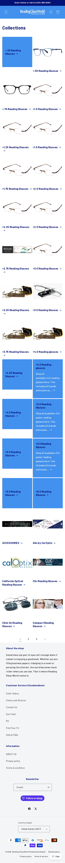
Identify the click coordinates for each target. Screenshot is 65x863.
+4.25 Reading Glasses (13, 374)
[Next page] (44, 639)
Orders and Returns (16, 700)
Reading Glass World (20, 852)
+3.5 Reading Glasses (45, 309)
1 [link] (20, 639)
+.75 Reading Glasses (15, 108)
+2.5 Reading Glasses (45, 226)
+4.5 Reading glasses (43, 366)
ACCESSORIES (10, 542)
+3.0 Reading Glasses (45, 268)
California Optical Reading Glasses (12, 582)
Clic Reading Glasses (45, 581)
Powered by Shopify (37, 852)
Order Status (12, 693)
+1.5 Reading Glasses (45, 147)
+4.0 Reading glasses (45, 351)
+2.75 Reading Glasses (15, 268)
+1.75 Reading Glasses (15, 188)
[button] (6, 12)
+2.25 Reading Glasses (15, 226)
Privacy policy (13, 761)
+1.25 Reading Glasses (15, 147)
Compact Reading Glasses (43, 624)
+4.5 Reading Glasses (13, 414)
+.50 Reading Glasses (45, 70)
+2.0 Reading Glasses (45, 188)
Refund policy (54, 852)
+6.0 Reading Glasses (43, 493)
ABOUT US (11, 754)
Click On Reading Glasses (12, 624)
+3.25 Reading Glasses (15, 309)
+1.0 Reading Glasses (45, 108)
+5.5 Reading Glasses (43, 445)
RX (7, 721)
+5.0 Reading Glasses (43, 406)
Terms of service (41, 856)
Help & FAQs (12, 735)
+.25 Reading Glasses (13, 52)
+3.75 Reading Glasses (15, 351)
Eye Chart (11, 714)
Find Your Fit (12, 728)
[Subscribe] (48, 787)
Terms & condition (15, 768)
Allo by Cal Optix (42, 542)
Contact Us (11, 707)
